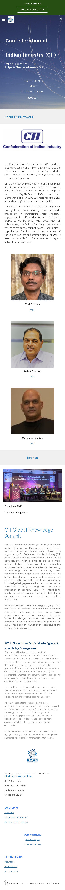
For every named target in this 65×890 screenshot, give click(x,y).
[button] (4, 19)
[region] (32, 7)
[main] (32, 47)
